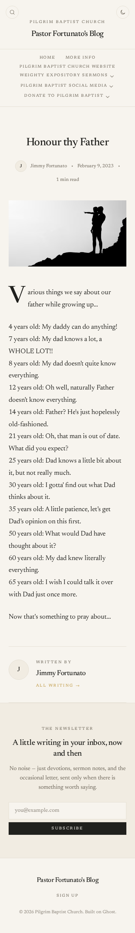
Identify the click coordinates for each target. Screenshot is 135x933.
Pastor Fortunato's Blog (67, 34)
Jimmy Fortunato (61, 673)
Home (47, 58)
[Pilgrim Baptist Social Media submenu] (111, 86)
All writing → (58, 686)
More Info (81, 58)
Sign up (67, 896)
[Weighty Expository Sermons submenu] (112, 76)
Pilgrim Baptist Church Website (67, 67)
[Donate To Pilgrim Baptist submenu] (107, 97)
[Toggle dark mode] (122, 12)
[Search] (12, 12)
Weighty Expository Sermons (64, 75)
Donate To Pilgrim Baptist (63, 96)
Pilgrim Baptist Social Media (64, 86)
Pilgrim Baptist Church (67, 22)
